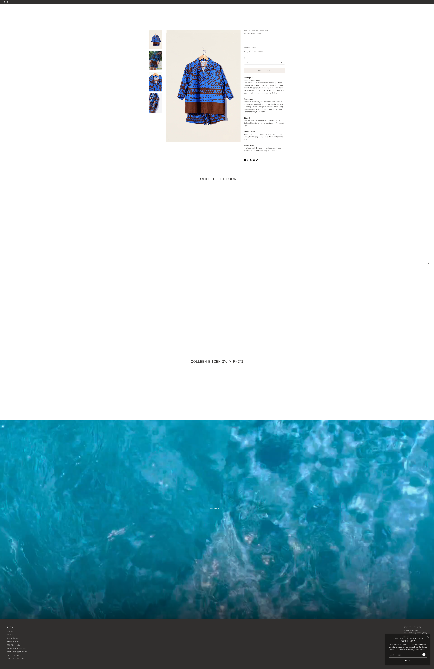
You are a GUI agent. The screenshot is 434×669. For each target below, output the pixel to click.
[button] (257, 160)
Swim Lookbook (14, 655)
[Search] (5, 9)
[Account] (425, 10)
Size (245, 58)
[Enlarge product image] (203, 86)
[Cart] (429, 10)
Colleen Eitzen (250, 47)
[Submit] (423, 654)
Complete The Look (217, 179)
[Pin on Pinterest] (250, 160)
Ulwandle (263, 31)
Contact (11, 634)
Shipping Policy (14, 641)
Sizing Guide (12, 638)
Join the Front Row (16, 659)
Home (246, 31)
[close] (428, 637)
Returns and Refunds (16, 648)
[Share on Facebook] (245, 160)
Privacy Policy (13, 645)
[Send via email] (254, 160)
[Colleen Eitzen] (217, 10)
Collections (254, 31)
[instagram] (7, 2)
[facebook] (4, 2)
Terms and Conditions (17, 652)
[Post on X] (247, 160)
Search (10, 631)
